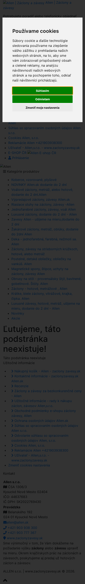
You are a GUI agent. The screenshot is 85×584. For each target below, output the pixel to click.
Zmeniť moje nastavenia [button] (42, 107)
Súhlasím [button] (42, 90)
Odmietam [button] (42, 99)
